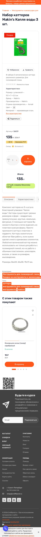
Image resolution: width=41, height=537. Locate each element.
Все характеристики (13, 113)
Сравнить (29, 70)
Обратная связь (29, 473)
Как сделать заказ (30, 469)
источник (5, 520)
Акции (4, 469)
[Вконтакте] (4, 500)
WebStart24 (14, 522)
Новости (26, 440)
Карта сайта (7, 477)
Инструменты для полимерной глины (21, 274)
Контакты (26, 437)
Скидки (6, 437)
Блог (4, 441)
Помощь (26, 461)
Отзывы (26, 452)
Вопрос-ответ (28, 465)
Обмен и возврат (29, 477)
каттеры (7, 283)
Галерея (26, 448)
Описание (8, 199)
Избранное (14, 70)
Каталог (6, 433)
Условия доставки (9, 465)
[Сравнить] (33, 315)
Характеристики (25, 199)
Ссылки (5, 481)
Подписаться (31, 420)
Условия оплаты (8, 461)
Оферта (25, 481)
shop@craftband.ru (14, 494)
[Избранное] (33, 310)
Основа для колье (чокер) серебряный (15, 344)
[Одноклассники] (9, 500)
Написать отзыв (23, 84)
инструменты (9, 289)
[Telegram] (14, 500)
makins (21, 289)
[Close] (38, 532)
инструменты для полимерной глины (21, 286)
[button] (14, 369)
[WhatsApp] (19, 500)
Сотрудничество (8, 473)
